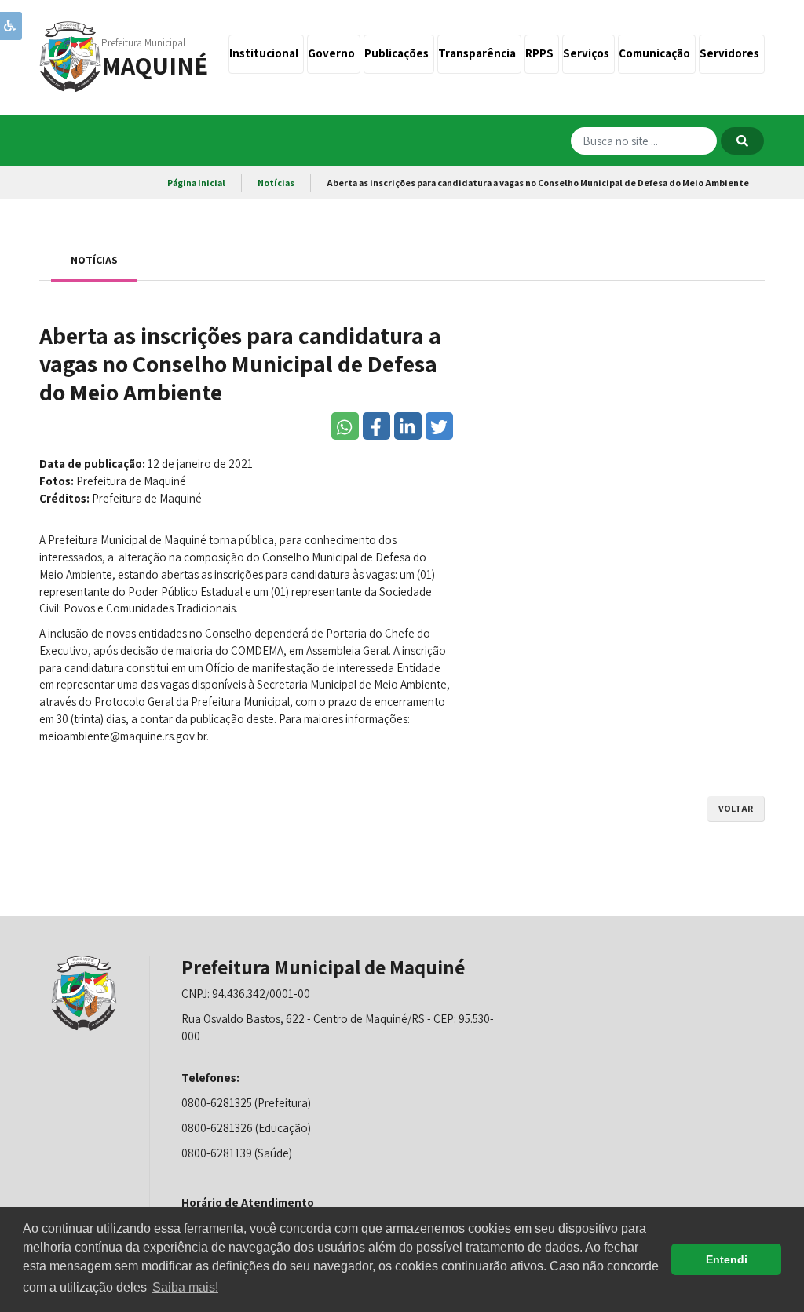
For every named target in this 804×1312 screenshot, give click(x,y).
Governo (334, 53)
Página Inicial (196, 182)
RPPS (541, 53)
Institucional (266, 53)
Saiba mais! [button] (185, 1287)
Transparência (479, 53)
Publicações (398, 53)
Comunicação (657, 53)
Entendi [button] (726, 1259)
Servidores (732, 53)
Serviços (588, 53)
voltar (735, 808)
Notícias (276, 182)
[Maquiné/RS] (70, 55)
